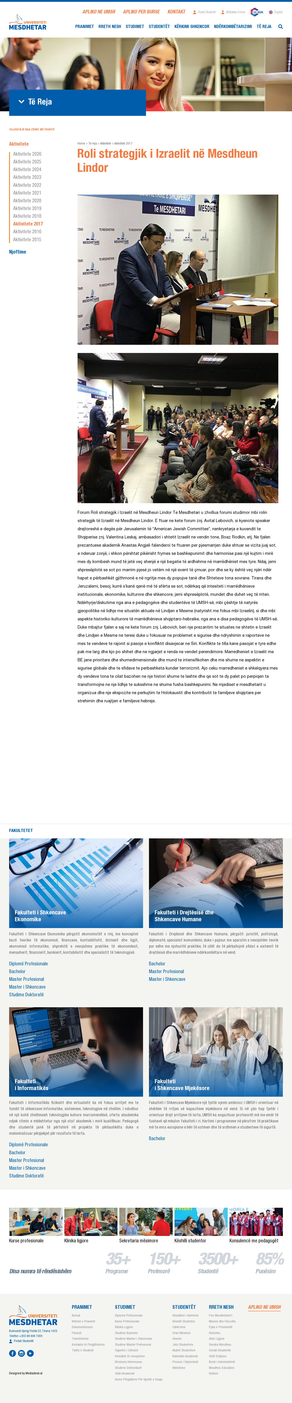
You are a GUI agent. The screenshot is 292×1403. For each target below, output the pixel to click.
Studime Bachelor (126, 1333)
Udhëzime (178, 1327)
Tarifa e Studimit (83, 1350)
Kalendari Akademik (185, 1356)
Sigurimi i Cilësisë (126, 1350)
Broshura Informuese (128, 1362)
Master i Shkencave (27, 987)
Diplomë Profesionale (28, 964)
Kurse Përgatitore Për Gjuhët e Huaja (138, 1379)
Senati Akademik (220, 1350)
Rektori (213, 1373)
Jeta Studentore (182, 1345)
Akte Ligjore (216, 1339)
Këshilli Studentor (183, 1321)
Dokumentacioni (82, 1327)
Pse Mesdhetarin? (220, 1315)
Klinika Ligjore (124, 1327)
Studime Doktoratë (26, 995)
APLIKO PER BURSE (141, 12)
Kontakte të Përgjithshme (88, 1345)
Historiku (214, 1333)
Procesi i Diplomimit (185, 1362)
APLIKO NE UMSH (98, 12)
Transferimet (80, 1339)
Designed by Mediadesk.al (25, 1373)
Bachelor (17, 972)
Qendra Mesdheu (220, 1345)
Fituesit (76, 1333)
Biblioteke (178, 1368)
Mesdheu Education (221, 1368)
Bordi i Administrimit (222, 1362)
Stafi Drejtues (218, 1356)
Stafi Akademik (125, 1373)
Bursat (76, 1315)
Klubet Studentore (184, 1350)
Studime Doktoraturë (128, 1368)
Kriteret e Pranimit (83, 1321)
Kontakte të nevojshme (130, 1356)
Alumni (176, 1339)
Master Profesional (26, 979)
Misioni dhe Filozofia (222, 1321)
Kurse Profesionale (127, 1321)
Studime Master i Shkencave (133, 1339)
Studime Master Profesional (133, 1345)
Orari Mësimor (181, 1333)
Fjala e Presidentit (220, 1327)
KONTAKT (176, 12)
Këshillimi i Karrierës (185, 1315)
